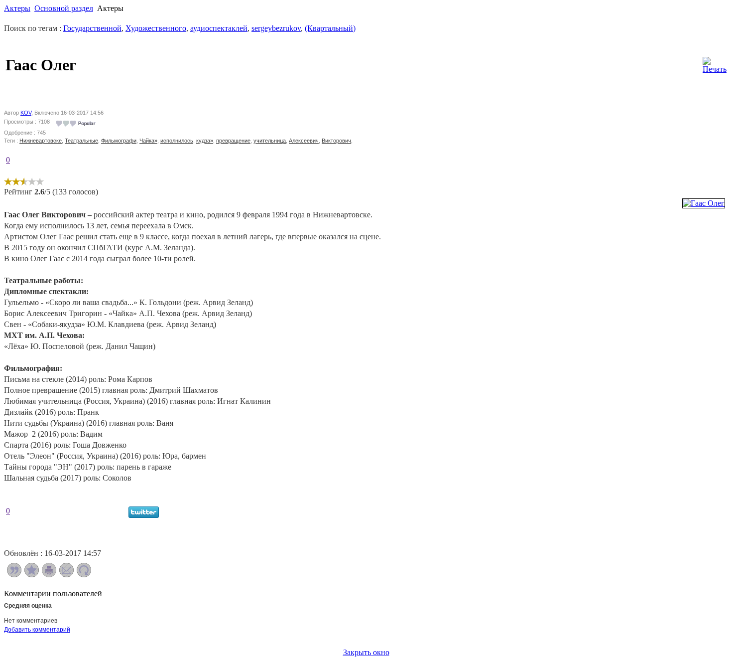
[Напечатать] (49, 574)
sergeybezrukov (276, 28)
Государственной (92, 28)
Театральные (81, 141)
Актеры (17, 8)
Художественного (155, 28)
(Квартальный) (330, 28)
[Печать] (715, 62)
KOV (25, 113)
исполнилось (176, 141)
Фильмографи (118, 141)
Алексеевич (304, 141)
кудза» (204, 141)
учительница (269, 141)
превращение (233, 141)
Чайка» (148, 141)
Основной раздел (63, 8)
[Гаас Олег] (703, 203)
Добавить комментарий (37, 629)
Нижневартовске (40, 141)
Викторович (336, 141)
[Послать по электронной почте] (66, 574)
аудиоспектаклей (218, 28)
